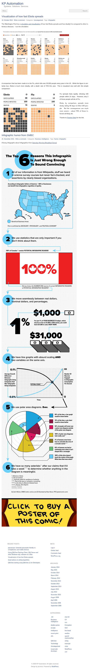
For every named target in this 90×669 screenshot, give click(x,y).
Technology (54, 643)
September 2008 (56, 605)
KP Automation (12, 3)
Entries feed (54, 550)
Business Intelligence (42, 139)
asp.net (67, 617)
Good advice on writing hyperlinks (18, 560)
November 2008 (56, 603)
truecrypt (67, 643)
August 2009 (55, 597)
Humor (56, 139)
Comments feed (56, 553)
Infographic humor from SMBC (18, 135)
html (66, 628)
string (66, 641)
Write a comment (19, 20)
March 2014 (54, 575)
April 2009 (54, 600)
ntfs (52, 636)
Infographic (51, 20)
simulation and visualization (30, 24)
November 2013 (56, 581)
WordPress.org (55, 556)
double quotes (55, 625)
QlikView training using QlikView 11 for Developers (24, 562)
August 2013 (55, 589)
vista (66, 646)
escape (53, 628)
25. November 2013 (8, 139)
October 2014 (55, 572)
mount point (54, 633)
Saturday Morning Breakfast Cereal (44, 143)
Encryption (68, 625)
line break (68, 630)
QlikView (53, 641)
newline (67, 633)
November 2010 (56, 594)
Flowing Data (71, 117)
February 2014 (55, 578)
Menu (4, 11)
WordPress (68, 649)
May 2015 (54, 570)
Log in (53, 548)
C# (66, 619)
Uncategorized (38, 20)
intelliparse (54, 630)
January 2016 (55, 567)
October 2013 (55, 583)
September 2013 (56, 586)
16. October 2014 (7, 20)
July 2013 (54, 592)
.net (52, 617)
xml (66, 652)
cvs (66, 622)
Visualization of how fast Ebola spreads (22, 16)
